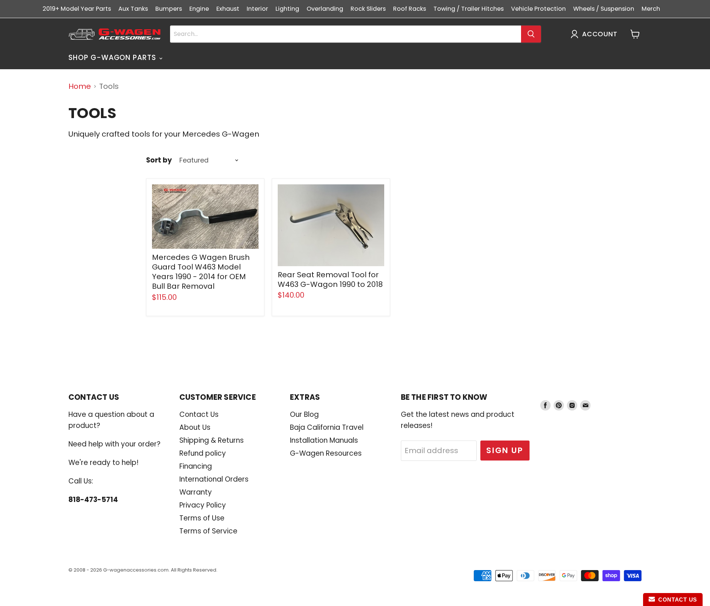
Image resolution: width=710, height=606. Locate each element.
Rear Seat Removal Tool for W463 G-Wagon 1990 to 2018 (330, 279)
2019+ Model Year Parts (77, 8)
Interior (257, 8)
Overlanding (325, 8)
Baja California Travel (327, 427)
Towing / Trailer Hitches (468, 8)
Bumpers (168, 8)
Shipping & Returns (211, 440)
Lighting (287, 8)
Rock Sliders (368, 8)
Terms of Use (201, 518)
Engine (199, 8)
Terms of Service (208, 531)
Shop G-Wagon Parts (113, 58)
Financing (195, 466)
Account (600, 34)
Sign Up (505, 450)
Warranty (195, 492)
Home (79, 86)
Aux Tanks (133, 8)
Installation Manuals (324, 440)
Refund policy (202, 453)
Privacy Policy (202, 505)
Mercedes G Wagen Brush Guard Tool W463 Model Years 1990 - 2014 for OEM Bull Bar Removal (201, 272)
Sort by (159, 160)
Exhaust (227, 8)
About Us (194, 427)
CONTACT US (676, 599)
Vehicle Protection (538, 8)
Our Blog (304, 414)
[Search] (531, 34)
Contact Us (199, 414)
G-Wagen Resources (326, 453)
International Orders (213, 479)
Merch (651, 8)
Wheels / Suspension (603, 8)
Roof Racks (409, 8)
